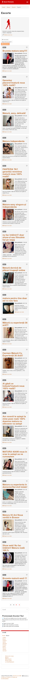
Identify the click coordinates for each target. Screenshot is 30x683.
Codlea (4, 637)
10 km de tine (5, 39)
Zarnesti (4, 650)
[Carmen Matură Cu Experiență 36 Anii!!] (9, 363)
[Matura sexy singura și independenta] (9, 214)
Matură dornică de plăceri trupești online (14, 269)
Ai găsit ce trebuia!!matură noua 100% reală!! (13, 386)
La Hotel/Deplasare (9, 662)
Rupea (4, 646)
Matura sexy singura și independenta (14, 205)
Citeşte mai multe (8, 71)
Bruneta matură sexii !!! (15, 578)
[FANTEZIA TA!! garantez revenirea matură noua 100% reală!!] (9, 184)
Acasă (3, 7)
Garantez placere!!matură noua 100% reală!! (14, 83)
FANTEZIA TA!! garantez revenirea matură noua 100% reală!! (12, 173)
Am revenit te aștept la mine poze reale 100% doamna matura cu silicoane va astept (14, 420)
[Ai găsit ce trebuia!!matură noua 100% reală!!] (9, 396)
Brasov (8, 7)
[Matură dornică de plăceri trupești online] (9, 278)
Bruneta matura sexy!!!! (15, 50)
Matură (6, 657)
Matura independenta (13, 141)
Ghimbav (5, 643)
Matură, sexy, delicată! (14, 113)
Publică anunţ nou (8, 35)
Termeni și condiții (17, 675)
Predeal (4, 645)
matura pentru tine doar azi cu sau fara (15, 299)
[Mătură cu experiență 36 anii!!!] (9, 332)
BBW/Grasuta (8, 659)
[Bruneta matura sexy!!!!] (9, 58)
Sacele (4, 642)
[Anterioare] (13, 605)
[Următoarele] (16, 605)
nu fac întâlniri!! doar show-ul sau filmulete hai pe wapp (14, 237)
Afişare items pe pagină (6, 41)
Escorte (14, 7)
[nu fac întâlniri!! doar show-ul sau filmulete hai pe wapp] (9, 247)
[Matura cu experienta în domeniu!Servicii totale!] (9, 494)
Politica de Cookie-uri (6, 677)
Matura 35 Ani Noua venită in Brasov (13, 516)
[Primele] (10, 605)
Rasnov (4, 648)
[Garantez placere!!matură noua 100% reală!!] (9, 93)
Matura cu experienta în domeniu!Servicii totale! (15, 485)
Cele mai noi (5, 44)
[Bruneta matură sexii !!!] (9, 586)
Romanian (25, 675)
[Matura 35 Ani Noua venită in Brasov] (9, 525)
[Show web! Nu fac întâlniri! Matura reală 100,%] (9, 558)
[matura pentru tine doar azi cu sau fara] (9, 308)
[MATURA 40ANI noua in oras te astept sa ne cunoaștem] (9, 464)
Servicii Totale (8, 660)
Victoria (4, 649)
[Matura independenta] (9, 149)
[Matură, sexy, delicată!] (9, 121)
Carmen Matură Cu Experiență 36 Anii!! (13, 354)
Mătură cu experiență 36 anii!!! (15, 324)
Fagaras (4, 640)
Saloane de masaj (9, 656)
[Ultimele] (19, 605)
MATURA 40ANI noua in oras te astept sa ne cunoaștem (15, 454)
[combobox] (15, 609)
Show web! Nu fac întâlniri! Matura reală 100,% (14, 548)
